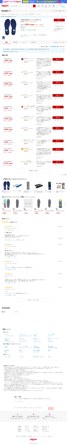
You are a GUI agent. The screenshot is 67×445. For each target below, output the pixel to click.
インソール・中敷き (24, 14)
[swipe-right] (65, 187)
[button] (42, 6)
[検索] (34, 6)
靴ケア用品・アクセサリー (14, 14)
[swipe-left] (2, 187)
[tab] (6, 42)
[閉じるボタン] (65, 17)
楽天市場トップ (4, 14)
